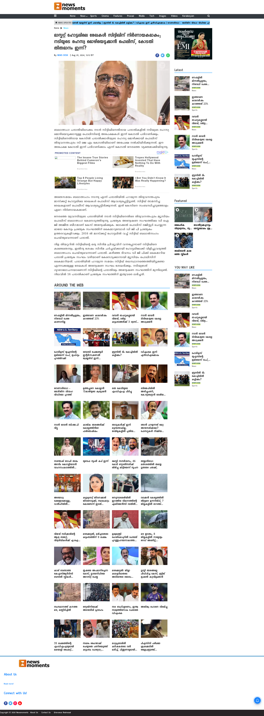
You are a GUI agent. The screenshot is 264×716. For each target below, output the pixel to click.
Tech (151, 16)
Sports (93, 16)
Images (162, 16)
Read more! (9, 684)
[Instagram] (15, 703)
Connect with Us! (15, 694)
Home (72, 16)
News (82, 16)
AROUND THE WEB (69, 286)
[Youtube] (20, 703)
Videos (174, 16)
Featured (180, 201)
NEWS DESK (62, 55)
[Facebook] (6, 703)
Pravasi (130, 16)
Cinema (105, 16)
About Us (10, 675)
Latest (178, 70)
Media (142, 16)
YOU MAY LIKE (184, 268)
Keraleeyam (188, 16)
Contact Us (46, 713)
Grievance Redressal (62, 713)
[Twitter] (10, 703)
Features (118, 16)
